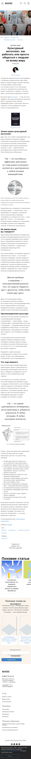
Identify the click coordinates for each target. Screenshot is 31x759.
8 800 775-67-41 (8, 676)
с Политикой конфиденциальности (10, 751)
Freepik (9, 524)
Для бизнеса (5, 716)
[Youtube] (12, 744)
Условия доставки (6, 701)
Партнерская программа (8, 711)
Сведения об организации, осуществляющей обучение (13, 724)
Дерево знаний (6, 699)
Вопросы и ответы (6, 696)
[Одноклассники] (17, 744)
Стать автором (5, 709)
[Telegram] (19, 744)
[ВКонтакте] (14, 744)
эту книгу (15, 97)
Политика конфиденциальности (10, 730)
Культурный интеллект (15, 127)
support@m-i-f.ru (7, 685)
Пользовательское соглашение (10, 727)
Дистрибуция (5, 714)
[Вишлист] (24, 3)
